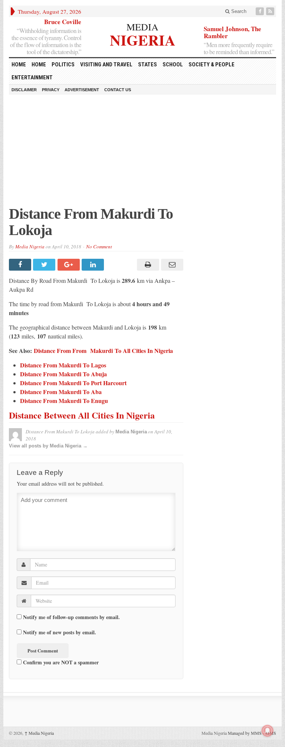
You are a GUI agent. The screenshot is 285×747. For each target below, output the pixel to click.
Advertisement (82, 89)
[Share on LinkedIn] (94, 265)
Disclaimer (24, 89)
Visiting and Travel (106, 64)
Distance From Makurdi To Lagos (63, 365)
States (147, 64)
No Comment (99, 246)
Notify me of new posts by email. (59, 632)
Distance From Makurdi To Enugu (64, 400)
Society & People (212, 64)
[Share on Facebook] (21, 265)
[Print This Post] (147, 265)
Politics (63, 64)
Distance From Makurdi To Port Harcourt (73, 383)
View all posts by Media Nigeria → (48, 446)
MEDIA (142, 26)
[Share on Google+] (70, 265)
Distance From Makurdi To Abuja (63, 374)
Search (238, 11)
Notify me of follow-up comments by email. (71, 617)
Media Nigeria (30, 246)
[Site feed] (271, 11)
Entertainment (32, 77)
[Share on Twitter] (45, 265)
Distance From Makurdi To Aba (61, 391)
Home (39, 64)
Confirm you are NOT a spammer (60, 662)
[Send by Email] (171, 265)
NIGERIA (143, 39)
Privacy (50, 89)
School (173, 64)
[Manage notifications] (267, 731)
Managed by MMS (245, 733)
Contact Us (117, 89)
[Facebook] (260, 11)
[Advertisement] (142, 154)
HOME (19, 64)
